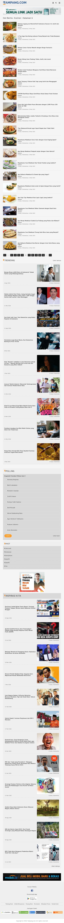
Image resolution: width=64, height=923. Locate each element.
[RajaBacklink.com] (6, 913)
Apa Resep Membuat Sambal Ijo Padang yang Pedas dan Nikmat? (39, 220)
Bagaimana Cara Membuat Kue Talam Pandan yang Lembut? (37, 163)
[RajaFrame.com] (15, 913)
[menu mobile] (59, 3)
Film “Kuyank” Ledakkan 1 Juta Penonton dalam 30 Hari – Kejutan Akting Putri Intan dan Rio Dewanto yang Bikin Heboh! (19, 363)
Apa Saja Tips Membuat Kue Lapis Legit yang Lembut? (35, 197)
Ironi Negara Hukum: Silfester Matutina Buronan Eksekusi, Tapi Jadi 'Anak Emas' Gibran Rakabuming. (20, 697)
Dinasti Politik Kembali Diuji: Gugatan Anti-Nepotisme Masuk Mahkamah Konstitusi (19, 674)
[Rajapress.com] (40, 913)
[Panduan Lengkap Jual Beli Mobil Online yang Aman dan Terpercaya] (48, 429)
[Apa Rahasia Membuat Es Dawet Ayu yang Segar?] (9, 176)
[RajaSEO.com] (49, 913)
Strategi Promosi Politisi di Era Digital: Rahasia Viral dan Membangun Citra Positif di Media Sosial (20, 785)
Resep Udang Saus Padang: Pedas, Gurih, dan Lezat (34, 59)
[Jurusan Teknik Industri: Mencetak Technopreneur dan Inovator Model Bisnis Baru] (48, 385)
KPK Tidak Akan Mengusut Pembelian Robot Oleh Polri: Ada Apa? (19, 852)
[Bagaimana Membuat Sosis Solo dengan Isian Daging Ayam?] (9, 141)
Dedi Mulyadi (11, 507)
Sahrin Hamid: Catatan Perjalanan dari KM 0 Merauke (19, 719)
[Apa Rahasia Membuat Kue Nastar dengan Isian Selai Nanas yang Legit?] (9, 245)
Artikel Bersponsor (19, 904)
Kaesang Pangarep (13, 479)
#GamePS (7, 559)
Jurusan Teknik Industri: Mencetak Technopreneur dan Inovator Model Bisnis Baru (20, 384)
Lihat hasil (56, 536)
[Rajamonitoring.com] (32, 913)
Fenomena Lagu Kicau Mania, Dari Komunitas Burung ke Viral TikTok (18, 340)
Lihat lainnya (57, 260)
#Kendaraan (7, 552)
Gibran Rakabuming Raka (14, 513)
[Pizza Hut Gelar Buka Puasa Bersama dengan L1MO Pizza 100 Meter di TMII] (9, 107)
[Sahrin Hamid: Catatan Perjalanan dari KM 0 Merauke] (48, 719)
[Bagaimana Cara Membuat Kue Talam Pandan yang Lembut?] (9, 164)
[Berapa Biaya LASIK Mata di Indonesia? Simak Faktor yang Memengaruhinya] (48, 273)
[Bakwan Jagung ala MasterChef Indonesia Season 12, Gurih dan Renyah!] (9, 26)
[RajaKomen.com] (23, 913)
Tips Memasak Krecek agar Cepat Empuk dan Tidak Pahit (36, 128)
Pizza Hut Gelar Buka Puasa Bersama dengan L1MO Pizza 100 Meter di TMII (38, 105)
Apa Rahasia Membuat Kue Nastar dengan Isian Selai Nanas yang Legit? (39, 243)
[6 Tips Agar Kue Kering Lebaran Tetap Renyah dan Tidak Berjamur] (9, 37)
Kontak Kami (55, 904)
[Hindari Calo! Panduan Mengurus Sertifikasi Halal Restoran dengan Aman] (9, 72)
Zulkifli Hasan (11, 496)
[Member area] (53, 3)
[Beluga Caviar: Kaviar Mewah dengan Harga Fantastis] (9, 49)
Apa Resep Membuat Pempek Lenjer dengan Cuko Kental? (36, 151)
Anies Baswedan (12, 530)
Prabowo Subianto (12, 524)
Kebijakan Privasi (45, 904)
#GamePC (7, 562)
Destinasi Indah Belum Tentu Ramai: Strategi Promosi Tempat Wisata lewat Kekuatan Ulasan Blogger (20, 608)
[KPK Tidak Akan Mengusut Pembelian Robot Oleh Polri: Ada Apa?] (48, 852)
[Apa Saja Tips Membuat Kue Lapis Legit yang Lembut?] (9, 199)
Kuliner (20, 27)
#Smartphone (8, 555)
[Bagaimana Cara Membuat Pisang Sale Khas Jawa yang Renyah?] (9, 234)
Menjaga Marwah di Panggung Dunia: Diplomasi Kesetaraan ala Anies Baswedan (20, 652)
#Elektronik (7, 548)
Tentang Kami (9, 904)
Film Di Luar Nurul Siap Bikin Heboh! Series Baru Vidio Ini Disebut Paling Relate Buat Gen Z (19, 406)
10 (40, 255)
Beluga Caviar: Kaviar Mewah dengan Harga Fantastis (35, 47)
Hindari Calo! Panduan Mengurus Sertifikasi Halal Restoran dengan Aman (37, 70)
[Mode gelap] (56, 3)
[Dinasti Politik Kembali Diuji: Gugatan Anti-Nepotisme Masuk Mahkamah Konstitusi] (48, 675)
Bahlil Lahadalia (12, 485)
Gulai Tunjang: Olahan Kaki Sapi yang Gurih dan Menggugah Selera (37, 82)
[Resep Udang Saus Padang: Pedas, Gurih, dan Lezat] (9, 61)
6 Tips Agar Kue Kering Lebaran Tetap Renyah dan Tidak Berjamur (39, 36)
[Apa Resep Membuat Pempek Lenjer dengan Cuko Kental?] (9, 153)
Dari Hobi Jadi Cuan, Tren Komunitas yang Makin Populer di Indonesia (19, 318)
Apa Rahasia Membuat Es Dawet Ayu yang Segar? (33, 174)
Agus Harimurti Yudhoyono (15, 519)
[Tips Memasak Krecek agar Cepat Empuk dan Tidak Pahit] (9, 130)
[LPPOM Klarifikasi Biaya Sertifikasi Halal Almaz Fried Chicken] (9, 95)
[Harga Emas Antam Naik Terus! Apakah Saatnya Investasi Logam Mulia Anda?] (48, 451)
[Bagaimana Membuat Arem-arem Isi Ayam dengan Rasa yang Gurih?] (9, 187)
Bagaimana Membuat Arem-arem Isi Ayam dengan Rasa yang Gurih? (39, 186)
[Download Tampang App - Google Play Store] (32, 898)
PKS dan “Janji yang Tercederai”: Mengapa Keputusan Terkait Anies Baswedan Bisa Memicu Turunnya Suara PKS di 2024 (20, 763)
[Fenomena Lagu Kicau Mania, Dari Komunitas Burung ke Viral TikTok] (48, 341)
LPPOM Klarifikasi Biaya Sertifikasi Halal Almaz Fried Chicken (38, 93)
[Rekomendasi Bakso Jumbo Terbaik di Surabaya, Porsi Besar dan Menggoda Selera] (9, 118)
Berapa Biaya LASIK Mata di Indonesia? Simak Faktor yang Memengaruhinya (19, 272)
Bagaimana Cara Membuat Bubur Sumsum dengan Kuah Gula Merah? (37, 209)
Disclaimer (37, 904)
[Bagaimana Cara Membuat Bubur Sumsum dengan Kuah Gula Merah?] (9, 210)
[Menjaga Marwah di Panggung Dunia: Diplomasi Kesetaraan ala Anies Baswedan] (48, 652)
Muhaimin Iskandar (13, 491)
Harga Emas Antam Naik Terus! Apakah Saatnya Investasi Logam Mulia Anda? (19, 451)
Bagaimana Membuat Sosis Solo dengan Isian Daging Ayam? (37, 140)
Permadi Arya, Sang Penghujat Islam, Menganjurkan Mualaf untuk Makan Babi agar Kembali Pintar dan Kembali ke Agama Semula (19, 741)
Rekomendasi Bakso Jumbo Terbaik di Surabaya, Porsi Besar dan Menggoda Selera (38, 116)
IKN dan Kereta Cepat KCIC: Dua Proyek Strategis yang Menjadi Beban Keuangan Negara (20, 829)
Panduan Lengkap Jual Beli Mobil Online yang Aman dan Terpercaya (19, 429)
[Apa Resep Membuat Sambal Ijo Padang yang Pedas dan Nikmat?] (9, 222)
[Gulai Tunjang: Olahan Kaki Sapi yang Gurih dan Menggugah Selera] (9, 83)
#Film (5, 566)
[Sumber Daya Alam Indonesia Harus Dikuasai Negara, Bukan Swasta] (48, 808)
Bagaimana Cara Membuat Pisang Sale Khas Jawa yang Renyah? (38, 232)
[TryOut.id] (58, 913)
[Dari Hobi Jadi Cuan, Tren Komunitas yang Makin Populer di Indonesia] (48, 318)
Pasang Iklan (29, 904)
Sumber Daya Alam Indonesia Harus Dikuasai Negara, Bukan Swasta (19, 807)
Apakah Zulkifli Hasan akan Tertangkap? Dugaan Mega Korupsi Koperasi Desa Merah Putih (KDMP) (19, 630)
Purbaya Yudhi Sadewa (14, 502)
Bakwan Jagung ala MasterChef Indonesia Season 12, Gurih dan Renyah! (38, 24)
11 (43, 255)
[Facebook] (32, 890)
